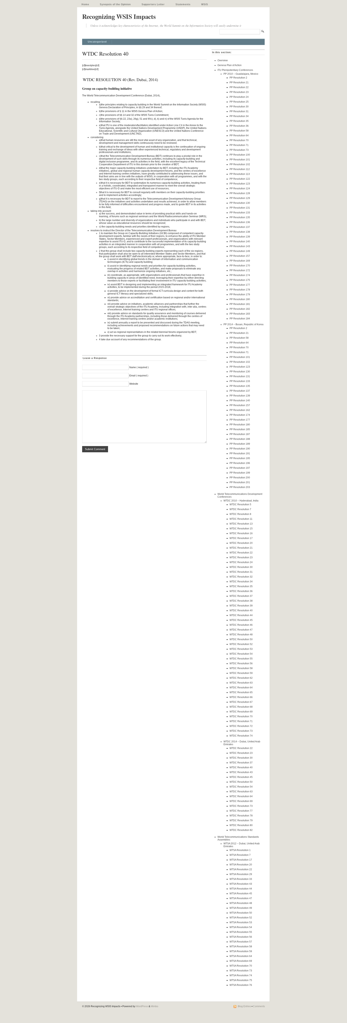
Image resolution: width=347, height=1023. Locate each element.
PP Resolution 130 (240, 203)
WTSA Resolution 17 (241, 859)
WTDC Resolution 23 (241, 557)
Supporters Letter (153, 4)
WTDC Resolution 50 (241, 639)
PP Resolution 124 (240, 188)
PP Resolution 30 (239, 106)
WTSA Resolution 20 (241, 864)
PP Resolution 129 (240, 198)
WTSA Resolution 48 (241, 903)
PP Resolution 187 (240, 434)
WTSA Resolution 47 (241, 898)
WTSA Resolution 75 (241, 980)
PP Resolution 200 (240, 477)
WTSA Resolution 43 (241, 883)
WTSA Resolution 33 (241, 879)
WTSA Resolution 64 (241, 956)
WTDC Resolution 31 (241, 572)
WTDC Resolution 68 (241, 706)
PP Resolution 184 (240, 318)
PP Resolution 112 (240, 169)
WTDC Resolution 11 (241, 519)
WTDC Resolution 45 (241, 620)
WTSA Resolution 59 (241, 951)
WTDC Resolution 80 (241, 825)
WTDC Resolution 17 (241, 538)
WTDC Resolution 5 (240, 504)
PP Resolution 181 (240, 304)
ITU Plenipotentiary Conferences (235, 70)
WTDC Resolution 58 (241, 668)
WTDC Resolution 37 (241, 596)
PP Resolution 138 (240, 231)
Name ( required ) (139, 367)
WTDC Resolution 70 (241, 716)
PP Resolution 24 (239, 97)
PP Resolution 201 (240, 482)
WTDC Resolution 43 (241, 772)
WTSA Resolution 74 (241, 975)
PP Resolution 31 (239, 111)
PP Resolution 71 (239, 145)
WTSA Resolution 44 (241, 888)
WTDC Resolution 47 (241, 629)
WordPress (142, 1006)
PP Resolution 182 (240, 309)
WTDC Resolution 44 (241, 615)
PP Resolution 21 (239, 82)
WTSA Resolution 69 (241, 961)
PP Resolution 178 (240, 289)
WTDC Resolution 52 (241, 644)
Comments (259, 1006)
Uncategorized (97, 41)
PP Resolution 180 (240, 299)
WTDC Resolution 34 (241, 581)
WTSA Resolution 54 (241, 927)
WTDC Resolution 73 (241, 731)
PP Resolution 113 (240, 174)
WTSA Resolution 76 (241, 985)
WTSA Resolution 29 (241, 874)
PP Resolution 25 (239, 101)
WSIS (204, 4)
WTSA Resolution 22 (241, 869)
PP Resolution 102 (240, 164)
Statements (183, 4)
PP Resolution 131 (240, 207)
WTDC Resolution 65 (241, 692)
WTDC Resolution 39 (241, 605)
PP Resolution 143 (240, 246)
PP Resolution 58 (239, 130)
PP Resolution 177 (240, 284)
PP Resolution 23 (239, 92)
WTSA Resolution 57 (241, 941)
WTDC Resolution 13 (241, 523)
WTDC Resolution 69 (241, 711)
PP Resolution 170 (240, 265)
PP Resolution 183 (240, 313)
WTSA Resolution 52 (241, 917)
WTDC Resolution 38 (241, 600)
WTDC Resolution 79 (241, 820)
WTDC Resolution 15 (241, 528)
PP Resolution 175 (240, 280)
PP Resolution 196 (240, 463)
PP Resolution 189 (240, 443)
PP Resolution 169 (240, 260)
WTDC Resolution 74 (241, 735)
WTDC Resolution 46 (241, 625)
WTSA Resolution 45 (241, 893)
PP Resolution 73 (239, 150)
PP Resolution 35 (239, 121)
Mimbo (154, 1006)
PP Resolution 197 (240, 468)
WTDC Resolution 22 (241, 552)
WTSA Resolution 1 (240, 850)
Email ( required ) (138, 375)
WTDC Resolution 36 (241, 591)
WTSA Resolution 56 (241, 936)
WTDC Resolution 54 (241, 653)
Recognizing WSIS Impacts (119, 16)
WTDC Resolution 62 (241, 678)
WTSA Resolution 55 (241, 932)
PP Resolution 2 (238, 77)
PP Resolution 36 (239, 125)
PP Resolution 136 (240, 222)
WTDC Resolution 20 (241, 543)
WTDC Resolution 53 (241, 649)
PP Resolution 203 (240, 487)
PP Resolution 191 (240, 453)
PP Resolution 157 (240, 256)
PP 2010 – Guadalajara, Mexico (241, 73)
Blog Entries (244, 1006)
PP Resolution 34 (239, 116)
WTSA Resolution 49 (241, 908)
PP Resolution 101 (240, 159)
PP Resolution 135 (240, 217)
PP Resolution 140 (240, 241)
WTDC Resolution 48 (241, 634)
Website (133, 383)
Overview (222, 60)
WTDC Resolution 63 (241, 682)
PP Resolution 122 (240, 178)
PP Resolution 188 (240, 439)
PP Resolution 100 (240, 154)
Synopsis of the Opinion (115, 4)
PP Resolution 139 (240, 236)
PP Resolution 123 (240, 183)
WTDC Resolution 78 (241, 815)
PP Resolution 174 (240, 275)
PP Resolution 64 (239, 135)
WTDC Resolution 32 (241, 576)
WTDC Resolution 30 (241, 567)
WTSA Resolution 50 (241, 912)
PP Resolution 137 (240, 227)
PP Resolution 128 (240, 193)
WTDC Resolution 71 (241, 721)
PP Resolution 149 (240, 251)
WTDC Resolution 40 (241, 610)
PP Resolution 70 (239, 140)
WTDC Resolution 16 (241, 533)
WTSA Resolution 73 (241, 970)
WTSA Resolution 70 (241, 965)
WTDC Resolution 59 (241, 673)
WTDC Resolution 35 (241, 586)
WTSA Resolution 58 (241, 946)
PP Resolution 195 (240, 458)
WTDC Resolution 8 (240, 514)
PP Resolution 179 (240, 294)
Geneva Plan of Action (229, 65)
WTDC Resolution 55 (241, 658)
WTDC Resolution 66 (241, 697)
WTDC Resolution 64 (241, 687)
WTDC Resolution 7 (240, 509)
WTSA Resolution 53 (241, 922)
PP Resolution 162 (240, 410)
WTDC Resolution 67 (241, 702)
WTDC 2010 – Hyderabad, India (241, 500)
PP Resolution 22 (239, 87)
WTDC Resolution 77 (241, 810)
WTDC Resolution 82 (241, 830)
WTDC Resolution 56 (241, 663)
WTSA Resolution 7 (240, 855)
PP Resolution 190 (240, 448)
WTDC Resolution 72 (241, 726)
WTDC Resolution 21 (241, 547)
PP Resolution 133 (240, 212)
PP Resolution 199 (240, 472)
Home (85, 4)
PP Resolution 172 (240, 270)
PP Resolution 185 (240, 429)
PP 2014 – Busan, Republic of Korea (243, 324)
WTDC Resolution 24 (241, 562)
